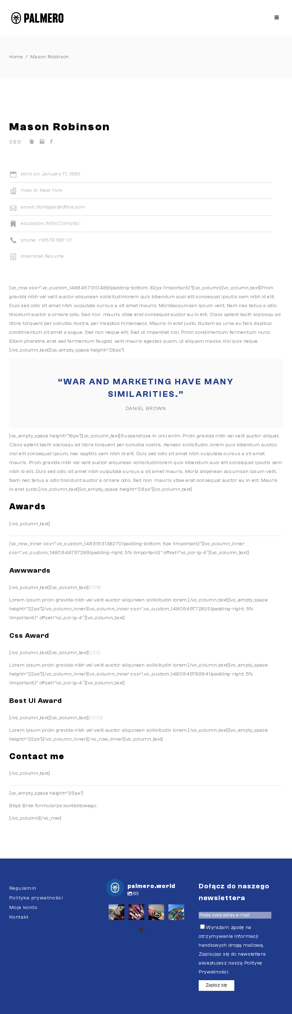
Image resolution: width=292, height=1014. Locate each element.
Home (16, 57)
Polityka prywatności (36, 898)
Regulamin (23, 888)
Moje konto (23, 907)
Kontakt (19, 917)
